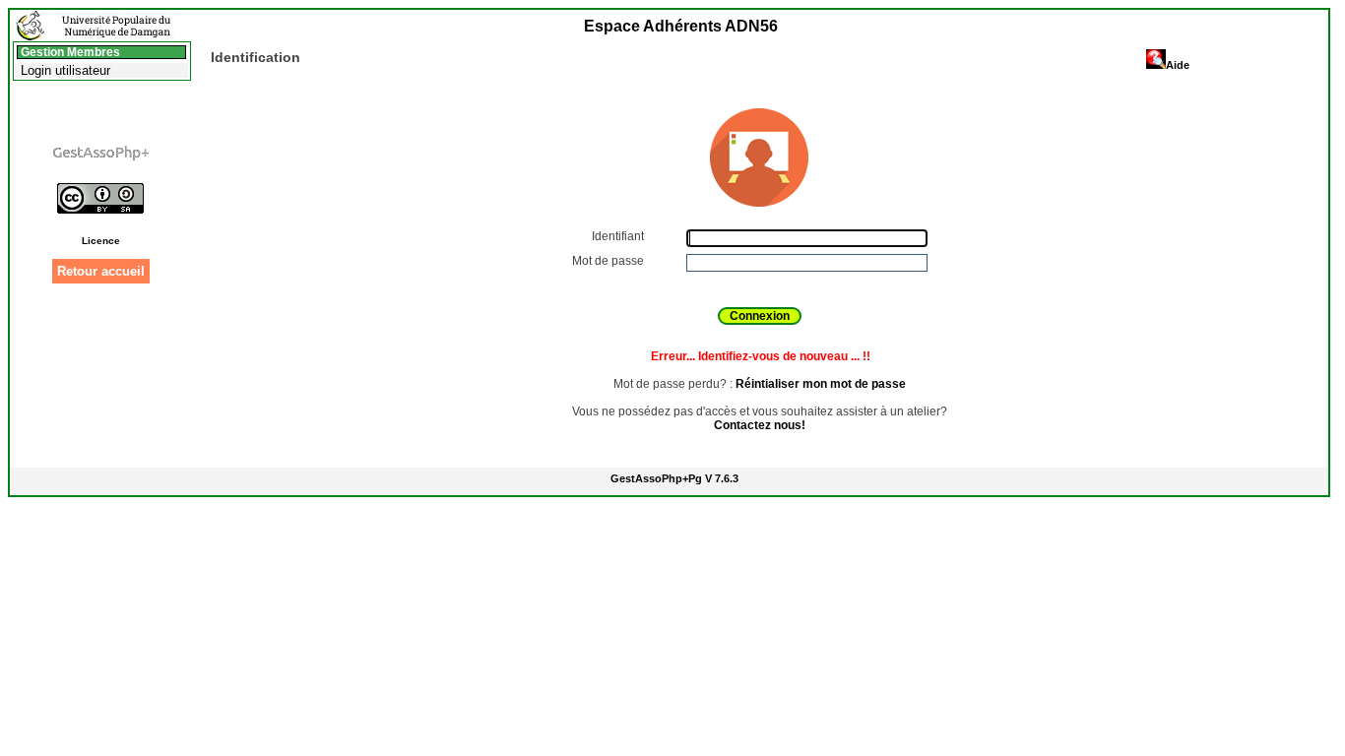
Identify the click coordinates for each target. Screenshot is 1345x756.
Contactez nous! (759, 425)
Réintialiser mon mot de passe (821, 384)
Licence (101, 240)
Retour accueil (101, 271)
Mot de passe (609, 261)
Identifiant (619, 236)
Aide (1177, 65)
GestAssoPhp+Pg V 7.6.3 (674, 478)
